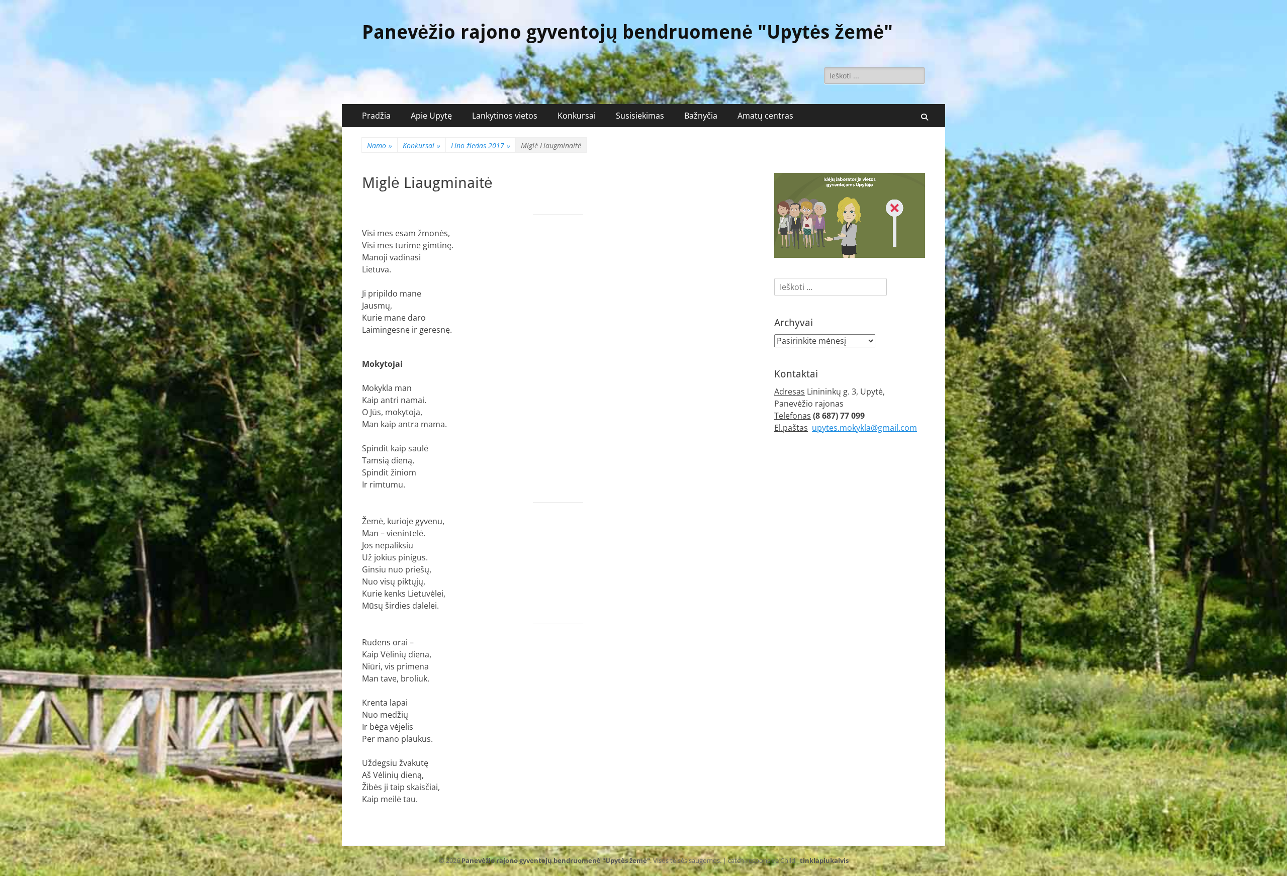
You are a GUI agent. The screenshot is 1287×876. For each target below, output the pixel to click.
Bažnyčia (700, 115)
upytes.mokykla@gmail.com (864, 427)
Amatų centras (765, 115)
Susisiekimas (640, 115)
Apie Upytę (431, 115)
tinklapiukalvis (824, 860)
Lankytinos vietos (504, 115)
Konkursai (577, 115)
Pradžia (376, 115)
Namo (379, 145)
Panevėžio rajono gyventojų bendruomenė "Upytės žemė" (627, 32)
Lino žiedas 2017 (480, 145)
